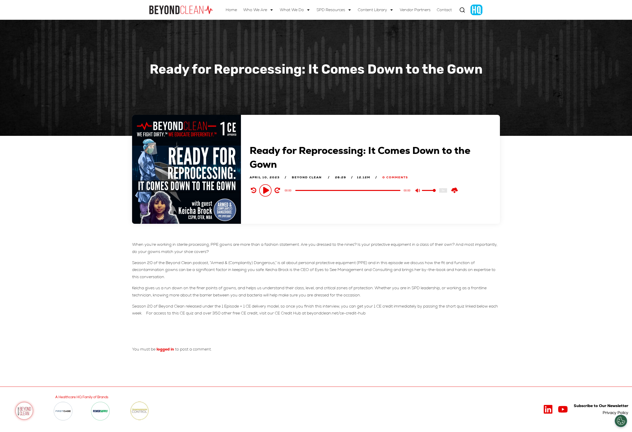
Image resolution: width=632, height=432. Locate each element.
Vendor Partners (415, 9)
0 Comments (395, 177)
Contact (444, 9)
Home (231, 9)
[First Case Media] (63, 411)
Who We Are (255, 9)
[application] (348, 190)
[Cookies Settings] (621, 421)
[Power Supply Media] (100, 411)
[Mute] (417, 190)
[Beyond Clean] (181, 9)
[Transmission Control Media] (139, 411)
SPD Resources (330, 9)
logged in (165, 349)
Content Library (372, 9)
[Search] (462, 10)
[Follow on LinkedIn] (548, 409)
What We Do (292, 9)
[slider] (429, 194)
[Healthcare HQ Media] (476, 9)
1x (443, 190)
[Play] (266, 190)
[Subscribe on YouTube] (563, 409)
